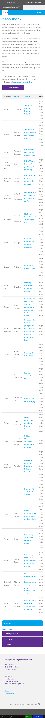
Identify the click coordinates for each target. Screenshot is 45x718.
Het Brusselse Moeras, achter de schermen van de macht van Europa (29, 441)
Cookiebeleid (9, 693)
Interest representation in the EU (30, 376)
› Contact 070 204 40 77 (11, 7)
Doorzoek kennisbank (13, 87)
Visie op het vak (12, 634)
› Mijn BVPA (11, 2)
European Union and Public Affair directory (30, 492)
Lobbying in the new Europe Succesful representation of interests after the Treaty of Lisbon (30, 307)
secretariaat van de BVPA (22, 82)
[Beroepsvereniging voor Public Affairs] (5, 12)
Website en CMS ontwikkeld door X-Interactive (23, 704)
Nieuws (8, 645)
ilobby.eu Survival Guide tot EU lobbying (29, 399)
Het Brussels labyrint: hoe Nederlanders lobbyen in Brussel (28, 466)
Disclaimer (8, 691)
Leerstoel (9, 639)
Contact (8, 623)
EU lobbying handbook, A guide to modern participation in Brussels (30, 560)
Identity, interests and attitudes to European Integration (28, 423)
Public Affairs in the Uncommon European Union (29, 152)
